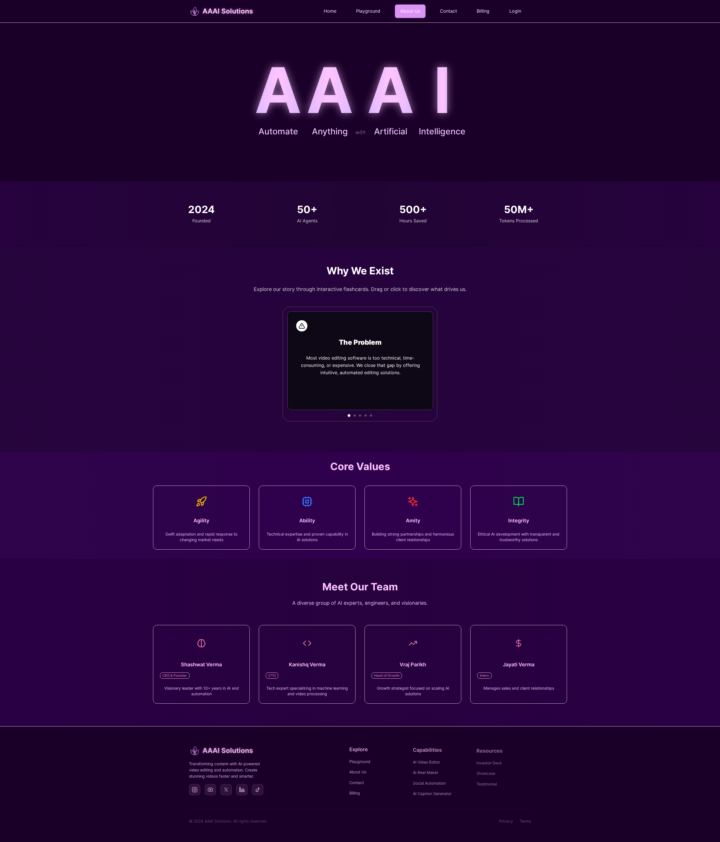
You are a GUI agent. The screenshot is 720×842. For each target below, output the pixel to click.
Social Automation (429, 781)
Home (330, 11)
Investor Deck (489, 760)
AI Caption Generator (432, 791)
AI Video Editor (426, 760)
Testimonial (486, 781)
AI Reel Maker (425, 770)
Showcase (485, 770)
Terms (525, 821)
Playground (368, 11)
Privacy (506, 821)
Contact (448, 11)
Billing (483, 11)
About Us (410, 11)
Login (515, 11)
